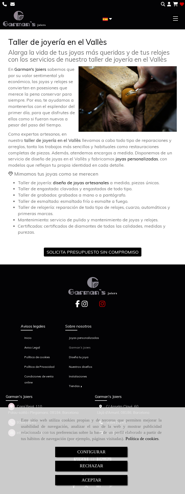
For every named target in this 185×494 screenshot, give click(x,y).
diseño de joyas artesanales (81, 182)
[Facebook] (77, 305)
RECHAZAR (91, 465)
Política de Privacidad (39, 367)
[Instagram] (85, 305)
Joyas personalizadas (84, 338)
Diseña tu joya (78, 357)
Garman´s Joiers (80, 347)
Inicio (28, 338)
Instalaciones (78, 376)
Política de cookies (142, 438)
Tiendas (74, 386)
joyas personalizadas (137, 159)
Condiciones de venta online (38, 379)
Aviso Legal (32, 347)
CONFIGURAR (91, 451)
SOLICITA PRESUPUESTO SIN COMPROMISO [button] (93, 252)
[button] (169, 4)
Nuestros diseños (80, 367)
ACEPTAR (91, 480)
